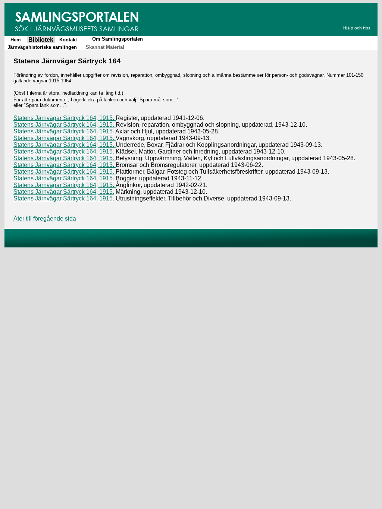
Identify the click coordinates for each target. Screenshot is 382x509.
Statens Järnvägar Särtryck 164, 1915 (63, 124)
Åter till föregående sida (44, 218)
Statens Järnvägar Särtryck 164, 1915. (64, 118)
